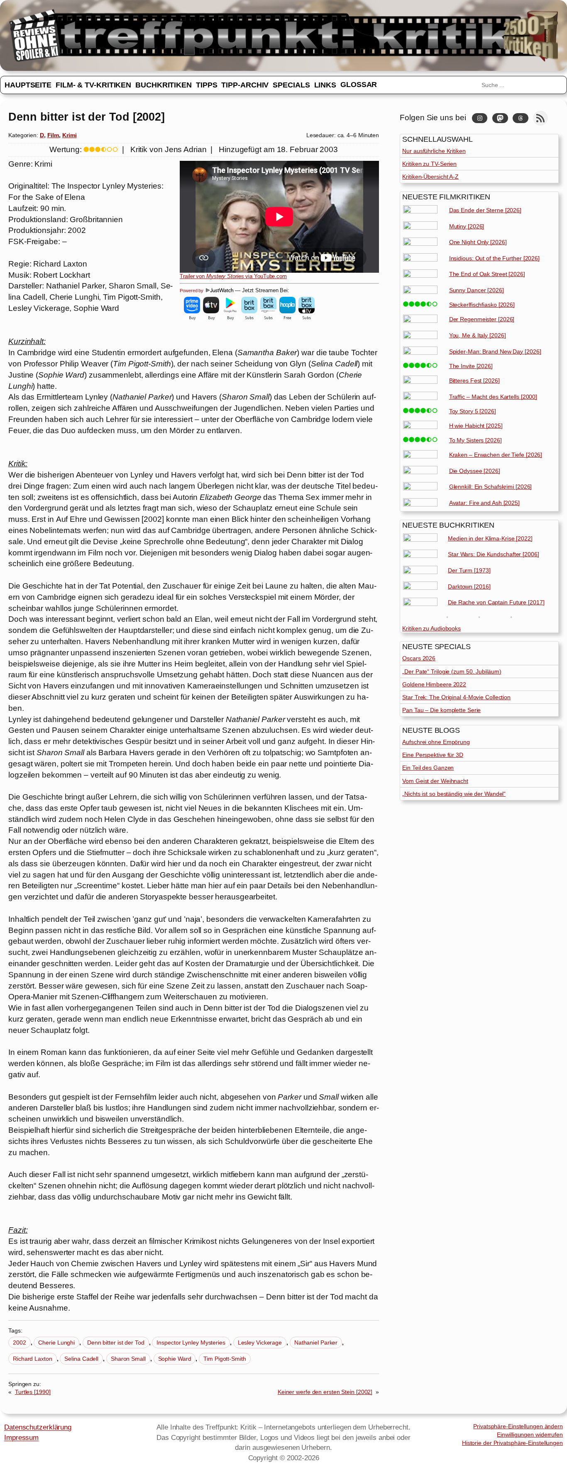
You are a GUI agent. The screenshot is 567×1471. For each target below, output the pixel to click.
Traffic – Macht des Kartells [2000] (493, 396)
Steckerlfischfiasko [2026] (482, 304)
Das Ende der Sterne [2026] (485, 210)
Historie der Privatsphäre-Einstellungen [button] (512, 1442)
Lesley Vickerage (260, 1342)
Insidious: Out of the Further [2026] (494, 258)
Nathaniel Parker (315, 1342)
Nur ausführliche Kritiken (434, 151)
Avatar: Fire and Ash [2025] (484, 502)
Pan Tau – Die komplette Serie (441, 710)
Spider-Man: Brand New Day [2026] (495, 351)
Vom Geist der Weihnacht (435, 781)
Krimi (69, 135)
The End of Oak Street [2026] (487, 274)
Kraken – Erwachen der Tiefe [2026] (496, 454)
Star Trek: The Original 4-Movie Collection (456, 697)
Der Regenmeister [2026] (482, 319)
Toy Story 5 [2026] (472, 411)
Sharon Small (128, 1358)
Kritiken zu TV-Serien (429, 163)
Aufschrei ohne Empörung (436, 742)
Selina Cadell (81, 1358)
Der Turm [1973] (469, 570)
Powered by (192, 290)
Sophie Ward (174, 1358)
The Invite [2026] (471, 366)
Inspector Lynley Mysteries (190, 1342)
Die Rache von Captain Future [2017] (496, 602)
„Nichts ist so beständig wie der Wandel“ (454, 793)
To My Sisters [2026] (475, 440)
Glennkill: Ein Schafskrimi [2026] (490, 486)
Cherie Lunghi (56, 1342)
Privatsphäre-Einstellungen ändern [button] (518, 1426)
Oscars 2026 (418, 658)
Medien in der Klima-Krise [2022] (490, 538)
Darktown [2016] (469, 586)
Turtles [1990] (33, 1392)
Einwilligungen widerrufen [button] (530, 1434)
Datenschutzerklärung (37, 1427)
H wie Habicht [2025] (476, 425)
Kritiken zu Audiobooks (431, 628)
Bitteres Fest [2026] (474, 380)
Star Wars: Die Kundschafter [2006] (493, 554)
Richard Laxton (32, 1358)
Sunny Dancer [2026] (476, 290)
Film (53, 135)
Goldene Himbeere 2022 (434, 684)
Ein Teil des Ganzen (428, 767)
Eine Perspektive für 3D (432, 754)
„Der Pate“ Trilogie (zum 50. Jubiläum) (451, 671)
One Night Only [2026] (478, 242)
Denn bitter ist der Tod (115, 1342)
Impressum (21, 1437)
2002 (19, 1342)
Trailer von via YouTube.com (233, 276)
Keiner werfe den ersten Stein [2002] (325, 1392)
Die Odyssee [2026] (474, 471)
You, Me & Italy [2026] (477, 335)
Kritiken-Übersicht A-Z (430, 176)
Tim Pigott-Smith (224, 1358)
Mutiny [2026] (466, 226)
